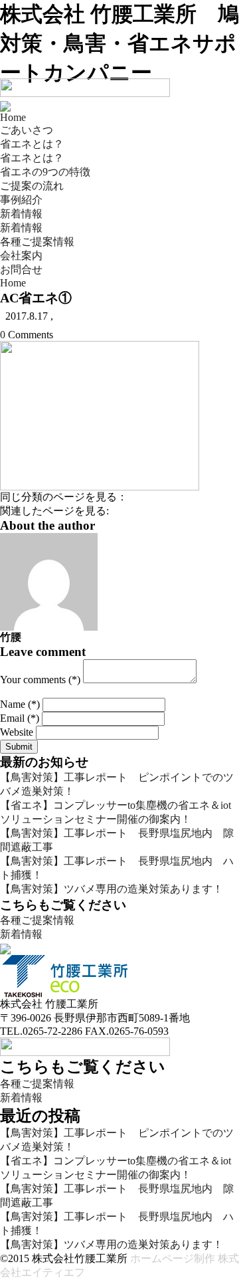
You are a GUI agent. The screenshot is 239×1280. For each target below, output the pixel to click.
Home (13, 117)
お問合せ (21, 269)
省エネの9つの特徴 (45, 171)
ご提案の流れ (32, 185)
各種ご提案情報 (37, 241)
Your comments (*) (40, 679)
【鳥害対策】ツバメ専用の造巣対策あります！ (111, 889)
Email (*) (19, 718)
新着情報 (21, 213)
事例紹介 (21, 199)
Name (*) (20, 704)
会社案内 (21, 255)
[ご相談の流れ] (5, 947)
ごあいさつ (26, 130)
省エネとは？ (32, 144)
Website (16, 732)
